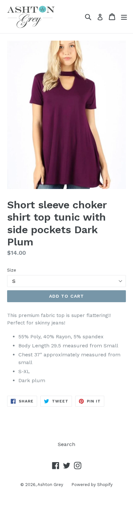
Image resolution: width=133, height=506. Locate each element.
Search (66, 444)
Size (11, 270)
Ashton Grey (50, 484)
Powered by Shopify (92, 484)
